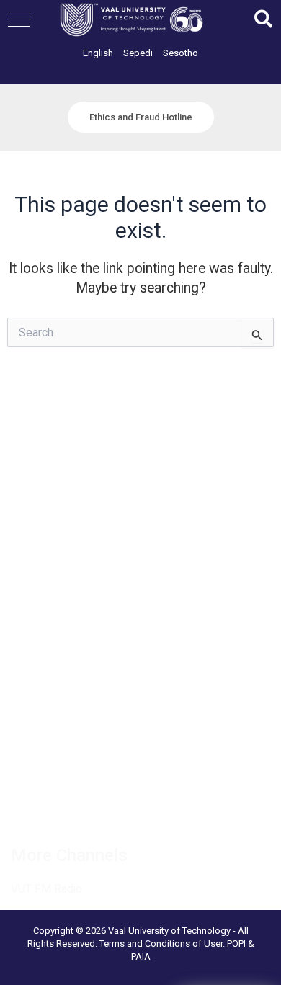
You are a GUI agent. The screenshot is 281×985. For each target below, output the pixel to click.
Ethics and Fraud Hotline (67, 547)
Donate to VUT (45, 529)
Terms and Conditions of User (161, 943)
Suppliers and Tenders (62, 475)
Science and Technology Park (80, 707)
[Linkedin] (82, 811)
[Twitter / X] (50, 811)
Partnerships (40, 493)
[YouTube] (177, 811)
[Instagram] (114, 811)
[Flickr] (209, 811)
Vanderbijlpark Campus (64, 671)
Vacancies (35, 457)
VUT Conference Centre (66, 689)
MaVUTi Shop (42, 511)
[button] (19, 19)
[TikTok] (145, 811)
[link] (98, 53)
